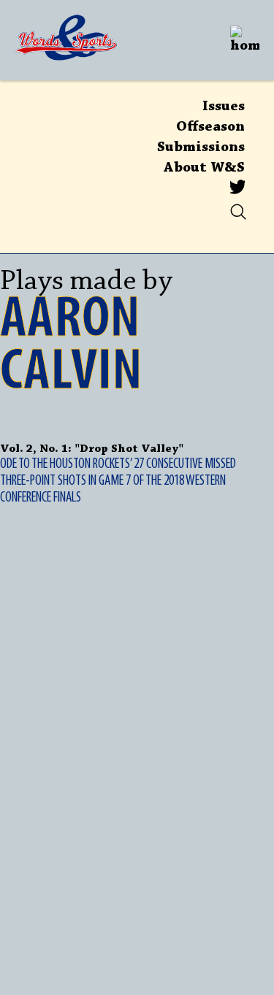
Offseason (210, 127)
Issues (223, 106)
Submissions (201, 147)
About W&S (204, 168)
